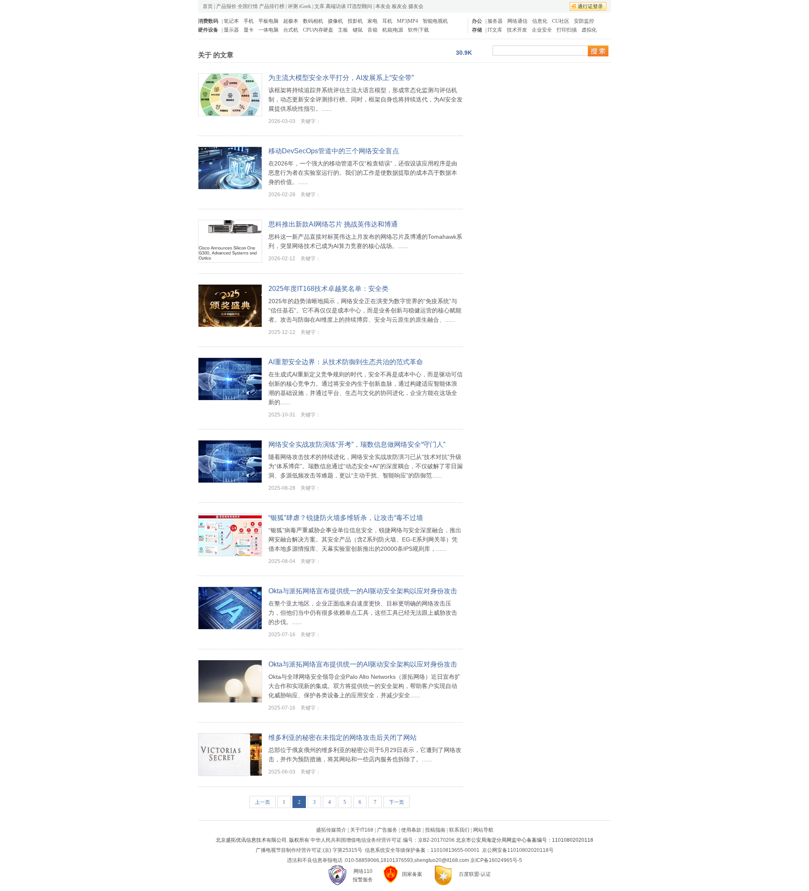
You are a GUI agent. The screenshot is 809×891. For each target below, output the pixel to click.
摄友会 (415, 6)
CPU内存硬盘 (318, 30)
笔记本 (231, 21)
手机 (249, 21)
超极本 (290, 21)
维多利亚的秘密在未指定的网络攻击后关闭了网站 (342, 737)
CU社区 (560, 21)
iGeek (305, 6)
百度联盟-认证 (475, 874)
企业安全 (542, 30)
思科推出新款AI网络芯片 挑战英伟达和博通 (333, 224)
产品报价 (226, 6)
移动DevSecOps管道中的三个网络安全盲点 (333, 151)
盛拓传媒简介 (331, 830)
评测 (293, 6)
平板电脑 (268, 21)
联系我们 (459, 830)
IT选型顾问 (359, 6)
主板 (343, 30)
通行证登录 (590, 6)
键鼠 (358, 30)
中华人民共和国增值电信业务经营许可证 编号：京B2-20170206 (383, 840)
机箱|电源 (392, 30)
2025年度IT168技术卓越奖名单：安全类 (328, 288)
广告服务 (387, 830)
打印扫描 (567, 30)
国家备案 (412, 874)
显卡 (249, 30)
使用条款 (411, 830)
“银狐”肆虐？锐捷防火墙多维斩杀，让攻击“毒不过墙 (345, 517)
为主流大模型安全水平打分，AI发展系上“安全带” (341, 77)
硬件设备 (208, 30)
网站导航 (483, 830)
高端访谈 (336, 6)
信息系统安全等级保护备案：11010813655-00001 (422, 850)
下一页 (396, 802)
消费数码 (208, 21)
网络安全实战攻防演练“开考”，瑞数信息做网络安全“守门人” (356, 444)
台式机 (290, 30)
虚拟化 (589, 30)
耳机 (387, 21)
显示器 (231, 30)
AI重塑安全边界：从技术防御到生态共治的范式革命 (345, 361)
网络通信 (517, 21)
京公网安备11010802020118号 (518, 850)
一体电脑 (268, 30)
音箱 (372, 30)
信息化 (539, 21)
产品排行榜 (271, 6)
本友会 (383, 6)
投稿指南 (435, 830)
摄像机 (335, 21)
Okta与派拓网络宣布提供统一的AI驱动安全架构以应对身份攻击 (362, 591)
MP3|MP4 (407, 21)
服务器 (495, 21)
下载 (424, 30)
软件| (413, 30)
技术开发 (517, 30)
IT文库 (495, 30)
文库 (319, 6)
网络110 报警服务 (363, 875)
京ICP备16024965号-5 (496, 860)
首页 (208, 6)
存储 (477, 30)
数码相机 (313, 21)
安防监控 (584, 21)
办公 (477, 21)
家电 (372, 21)
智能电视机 (435, 21)
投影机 (355, 21)
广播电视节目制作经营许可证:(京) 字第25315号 (309, 850)
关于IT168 (361, 830)
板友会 (399, 6)
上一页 (262, 802)
